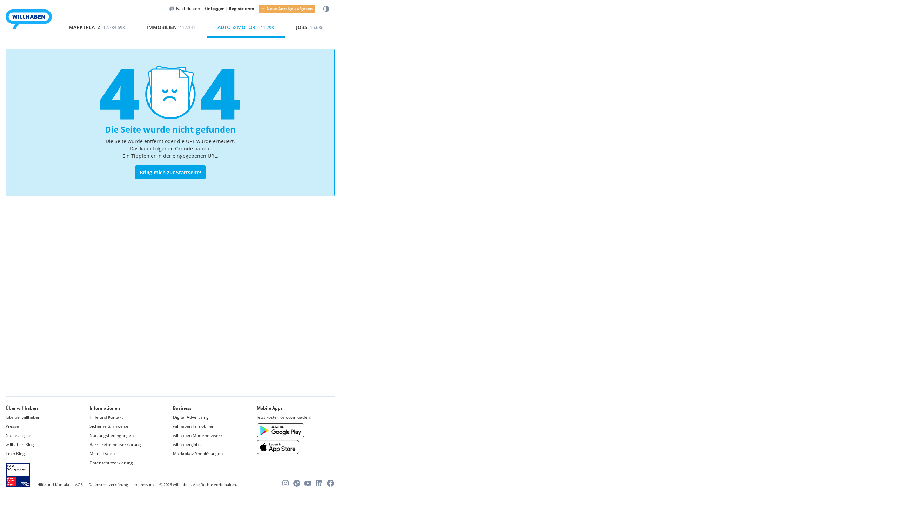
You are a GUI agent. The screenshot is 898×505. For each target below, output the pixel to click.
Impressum (144, 484)
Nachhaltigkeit (20, 435)
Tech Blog (15, 454)
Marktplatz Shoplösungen (198, 454)
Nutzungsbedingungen (111, 435)
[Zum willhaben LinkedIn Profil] (319, 483)
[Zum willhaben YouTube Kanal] (308, 483)
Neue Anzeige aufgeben (290, 8)
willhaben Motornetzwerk (197, 435)
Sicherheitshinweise (108, 426)
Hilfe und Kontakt (106, 417)
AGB (79, 484)
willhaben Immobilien (193, 426)
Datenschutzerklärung (111, 463)
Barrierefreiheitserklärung (115, 444)
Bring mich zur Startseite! (170, 172)
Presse (12, 426)
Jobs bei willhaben (23, 417)
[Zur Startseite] (29, 20)
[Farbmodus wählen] (326, 9)
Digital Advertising (191, 417)
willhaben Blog (20, 444)
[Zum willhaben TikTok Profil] (297, 483)
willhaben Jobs (187, 444)
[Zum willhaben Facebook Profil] (330, 483)
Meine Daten (102, 454)
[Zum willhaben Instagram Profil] (285, 483)
